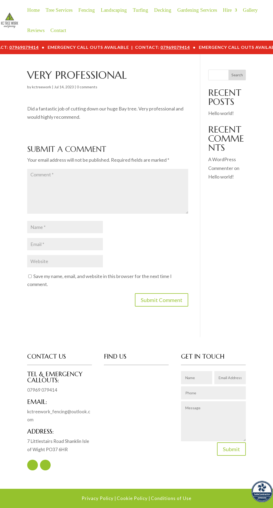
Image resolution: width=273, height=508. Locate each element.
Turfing (140, 10)
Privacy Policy (98, 498)
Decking (162, 10)
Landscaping (114, 10)
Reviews (36, 30)
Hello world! (221, 113)
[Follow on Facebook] (32, 465)
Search (237, 75)
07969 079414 (42, 390)
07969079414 (31, 47)
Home (33, 10)
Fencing (86, 10)
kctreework (41, 87)
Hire (227, 10)
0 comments (87, 87)
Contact (58, 30)
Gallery (250, 10)
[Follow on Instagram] (45, 465)
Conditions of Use (171, 498)
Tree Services (59, 10)
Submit (231, 449)
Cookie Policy (132, 498)
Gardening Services (197, 10)
